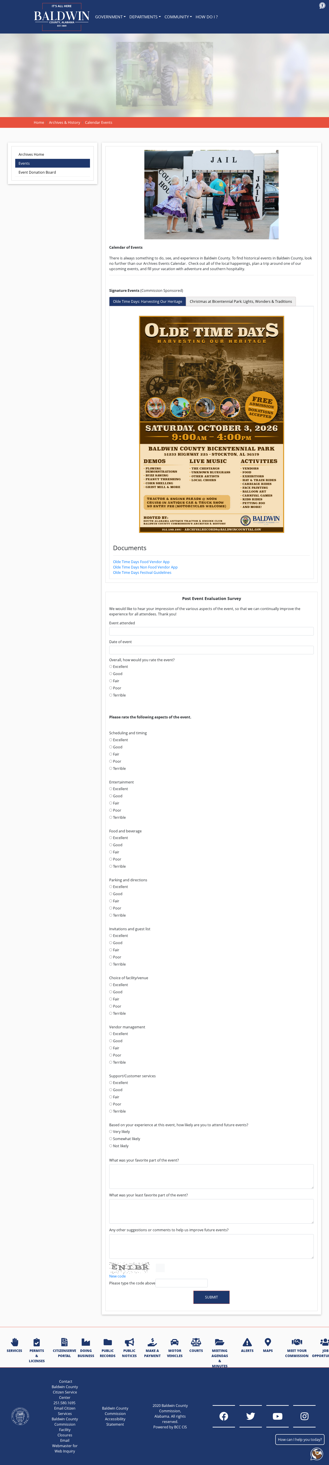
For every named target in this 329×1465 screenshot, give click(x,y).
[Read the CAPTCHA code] (160, 1268)
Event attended (122, 623)
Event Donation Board (37, 172)
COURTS (196, 1350)
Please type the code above (132, 1283)
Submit (211, 1297)
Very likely (121, 1131)
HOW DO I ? (207, 16)
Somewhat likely (126, 1138)
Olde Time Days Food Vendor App (141, 561)
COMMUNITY (176, 16)
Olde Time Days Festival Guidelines (142, 572)
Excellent (120, 666)
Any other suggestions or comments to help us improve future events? (169, 1230)
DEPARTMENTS (143, 16)
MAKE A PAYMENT (152, 1353)
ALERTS (247, 1350)
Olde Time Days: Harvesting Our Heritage (147, 301)
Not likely (120, 1145)
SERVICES (14, 1350)
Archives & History (64, 122)
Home (39, 122)
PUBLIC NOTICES (129, 1353)
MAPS (268, 1350)
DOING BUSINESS (86, 1353)
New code (117, 1276)
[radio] (110, 666)
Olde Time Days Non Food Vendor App (145, 567)
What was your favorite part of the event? (144, 1160)
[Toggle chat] (316, 1453)
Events (24, 163)
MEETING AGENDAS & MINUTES (220, 1358)
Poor (116, 688)
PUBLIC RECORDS (107, 1353)
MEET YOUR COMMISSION (297, 1353)
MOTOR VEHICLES (175, 1353)
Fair (115, 680)
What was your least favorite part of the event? (148, 1195)
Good (117, 673)
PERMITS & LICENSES (37, 1355)
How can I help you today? (300, 1439)
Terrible (119, 695)
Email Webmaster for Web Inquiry (65, 1446)
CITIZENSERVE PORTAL (64, 1353)
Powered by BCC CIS (170, 1427)
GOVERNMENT (109, 16)
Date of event (120, 642)
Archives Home (31, 154)
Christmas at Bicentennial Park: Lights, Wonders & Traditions (241, 301)
